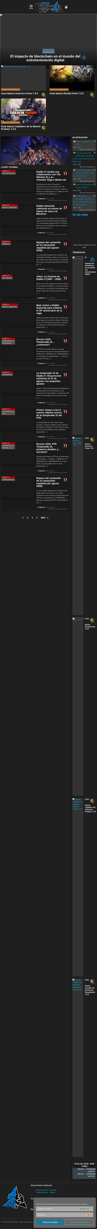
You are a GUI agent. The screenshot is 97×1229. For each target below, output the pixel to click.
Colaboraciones (42, 1192)
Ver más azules (80, 214)
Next (43, 518)
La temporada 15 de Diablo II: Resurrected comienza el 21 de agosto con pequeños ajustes (48, 378)
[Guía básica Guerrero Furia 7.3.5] (23, 78)
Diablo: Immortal (9, 207)
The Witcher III (8, 173)
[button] (35, 150)
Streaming (6, 343)
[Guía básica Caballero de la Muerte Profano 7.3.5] (23, 111)
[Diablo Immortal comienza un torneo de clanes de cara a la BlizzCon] (18, 215)
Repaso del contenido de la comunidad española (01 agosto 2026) (48, 482)
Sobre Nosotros (42, 1190)
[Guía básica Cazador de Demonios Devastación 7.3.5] (78, 1068)
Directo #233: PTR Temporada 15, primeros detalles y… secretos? (48, 448)
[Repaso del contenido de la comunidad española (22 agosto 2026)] (18, 251)
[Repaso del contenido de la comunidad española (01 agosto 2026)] (18, 487)
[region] (35, 150)
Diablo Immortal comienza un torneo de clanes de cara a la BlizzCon (49, 210)
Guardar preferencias (79, 1222)
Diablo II (5, 244)
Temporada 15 (8, 341)
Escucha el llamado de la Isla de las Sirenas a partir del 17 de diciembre (83, 173)
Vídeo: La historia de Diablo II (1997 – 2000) (48, 278)
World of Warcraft (10, 89)
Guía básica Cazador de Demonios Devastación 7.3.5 (90, 987)
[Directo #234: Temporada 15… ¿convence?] (18, 348)
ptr (3, 414)
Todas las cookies (50, 1222)
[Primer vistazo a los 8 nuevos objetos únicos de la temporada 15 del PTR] (18, 419)
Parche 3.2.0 (7, 448)
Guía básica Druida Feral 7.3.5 (67, 93)
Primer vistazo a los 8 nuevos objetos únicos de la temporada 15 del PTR (49, 414)
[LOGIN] (66, 7)
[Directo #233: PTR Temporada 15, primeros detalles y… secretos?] (18, 453)
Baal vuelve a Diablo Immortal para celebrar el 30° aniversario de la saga (49, 309)
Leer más (84, 1204)
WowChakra (48, 50)
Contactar (53, 1190)
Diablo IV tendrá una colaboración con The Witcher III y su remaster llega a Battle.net (51, 175)
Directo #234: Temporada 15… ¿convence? (45, 342)
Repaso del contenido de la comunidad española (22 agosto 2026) (48, 246)
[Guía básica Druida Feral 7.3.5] (72, 78)
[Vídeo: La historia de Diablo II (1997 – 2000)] (18, 286)
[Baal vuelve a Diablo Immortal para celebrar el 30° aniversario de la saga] (18, 314)
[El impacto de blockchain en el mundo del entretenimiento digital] (48, 41)
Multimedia (7, 278)
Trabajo (52, 1192)
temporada (7, 375)
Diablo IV (6, 171)
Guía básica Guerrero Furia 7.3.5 (19, 93)
